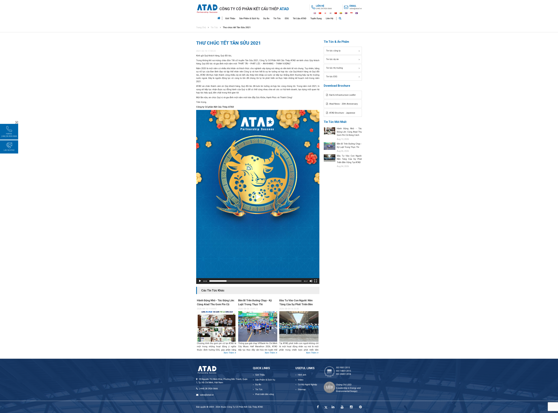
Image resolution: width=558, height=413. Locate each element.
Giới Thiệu (230, 18)
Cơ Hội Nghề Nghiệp (307, 384)
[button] (258, 197)
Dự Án (266, 18)
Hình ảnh (302, 375)
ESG (287, 18)
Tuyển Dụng (316, 18)
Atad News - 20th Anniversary (343, 104)
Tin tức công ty (333, 50)
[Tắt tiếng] (311, 281)
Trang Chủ (201, 27)
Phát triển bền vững (264, 394)
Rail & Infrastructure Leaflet (342, 95)
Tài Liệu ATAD (299, 18)
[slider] (255, 281)
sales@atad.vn (355, 8)
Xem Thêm (229, 352)
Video (300, 379)
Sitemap (302, 389)
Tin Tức (277, 18)
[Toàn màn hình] (315, 281)
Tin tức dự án (332, 59)
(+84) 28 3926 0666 (324, 8)
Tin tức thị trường (334, 68)
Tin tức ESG (331, 76)
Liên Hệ (329, 18)
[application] (257, 197)
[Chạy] (199, 281)
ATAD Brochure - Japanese (342, 113)
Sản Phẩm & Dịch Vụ (249, 18)
